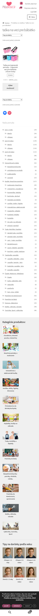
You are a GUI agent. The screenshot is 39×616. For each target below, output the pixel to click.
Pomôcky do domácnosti (13, 296)
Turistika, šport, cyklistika (14, 310)
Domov (7, 23)
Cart (25, 610)
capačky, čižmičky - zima (15, 259)
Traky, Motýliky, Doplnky (13, 229)
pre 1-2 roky (9, 130)
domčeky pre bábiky (14, 200)
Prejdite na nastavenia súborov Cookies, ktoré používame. (20, 599)
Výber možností (10, 86)
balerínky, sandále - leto (15, 266)
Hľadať (10, 612)
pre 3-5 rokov (9, 141)
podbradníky (11, 174)
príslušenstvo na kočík (14, 170)
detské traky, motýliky (14, 233)
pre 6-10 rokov (9, 152)
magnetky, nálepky (13, 211)
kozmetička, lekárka (14, 192)
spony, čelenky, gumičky (15, 248)
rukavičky (10, 285)
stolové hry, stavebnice (15, 189)
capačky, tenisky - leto (14, 262)
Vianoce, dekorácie (11, 303)
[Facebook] (4, 112)
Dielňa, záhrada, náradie (13, 307)
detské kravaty (12, 244)
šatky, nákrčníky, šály (14, 281)
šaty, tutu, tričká (13, 292)
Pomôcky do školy (11, 299)
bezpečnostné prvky (14, 167)
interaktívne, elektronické (16, 207)
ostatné (10, 178)
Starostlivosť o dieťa (12, 163)
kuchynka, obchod (13, 196)
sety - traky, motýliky (14, 240)
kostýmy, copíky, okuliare (15, 251)
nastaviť (27, 606)
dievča (9, 133)
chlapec (10, 137)
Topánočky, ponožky (12, 255)
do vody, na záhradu (14, 222)
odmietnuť (17, 606)
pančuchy (10, 288)
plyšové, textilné (13, 226)
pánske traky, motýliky (15, 237)
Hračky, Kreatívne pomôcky (14, 181)
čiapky (9, 277)
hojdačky (10, 218)
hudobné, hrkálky (13, 215)
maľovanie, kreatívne (14, 185)
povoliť (6, 606)
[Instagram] (9, 112)
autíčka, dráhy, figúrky (15, 203)
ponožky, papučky (13, 270)
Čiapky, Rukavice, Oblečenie (14, 274)
